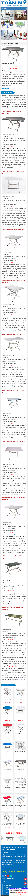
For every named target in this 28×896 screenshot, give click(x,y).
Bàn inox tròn (7, 733)
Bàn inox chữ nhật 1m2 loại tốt (20, 806)
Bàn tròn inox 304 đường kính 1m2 (7, 716)
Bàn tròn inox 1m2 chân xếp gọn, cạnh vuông (20, 824)
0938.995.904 (24, 892)
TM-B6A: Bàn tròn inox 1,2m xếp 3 (20, 752)
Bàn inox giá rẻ (21, 769)
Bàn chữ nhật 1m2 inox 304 (7, 805)
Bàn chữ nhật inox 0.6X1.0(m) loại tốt (7, 770)
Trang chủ (4, 8)
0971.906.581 (18, 892)
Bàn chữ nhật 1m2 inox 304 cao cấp (20, 734)
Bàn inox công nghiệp (20, 787)
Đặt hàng (6, 88)
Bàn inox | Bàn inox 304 (13, 43)
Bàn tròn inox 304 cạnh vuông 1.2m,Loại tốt (20, 698)
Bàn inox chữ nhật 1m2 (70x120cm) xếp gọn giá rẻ (7, 824)
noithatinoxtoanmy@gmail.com (18, 894)
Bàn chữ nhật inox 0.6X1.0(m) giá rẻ (7, 698)
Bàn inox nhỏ (7, 787)
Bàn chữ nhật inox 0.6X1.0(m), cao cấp (7, 752)
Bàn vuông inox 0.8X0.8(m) (20, 715)
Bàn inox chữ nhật (8, 45)
